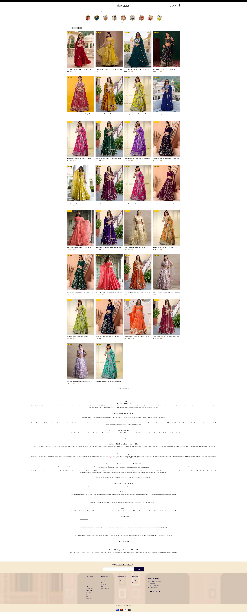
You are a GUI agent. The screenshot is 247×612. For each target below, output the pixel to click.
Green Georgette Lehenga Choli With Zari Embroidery (137, 69)
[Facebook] (148, 591)
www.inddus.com (152, 583)
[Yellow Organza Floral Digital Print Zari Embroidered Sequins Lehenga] (137, 94)
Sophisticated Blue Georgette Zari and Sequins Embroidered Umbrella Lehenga (164, 69)
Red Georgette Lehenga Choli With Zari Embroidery (79, 69)
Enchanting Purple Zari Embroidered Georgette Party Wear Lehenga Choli (166, 159)
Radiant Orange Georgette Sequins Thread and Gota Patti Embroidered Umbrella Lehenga (136, 337)
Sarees (97, 22)
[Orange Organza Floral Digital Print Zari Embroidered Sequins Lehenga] (166, 228)
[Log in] (173, 6)
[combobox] (164, 6)
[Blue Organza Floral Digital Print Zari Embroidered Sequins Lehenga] (109, 361)
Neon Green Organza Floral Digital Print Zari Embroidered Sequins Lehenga (77, 337)
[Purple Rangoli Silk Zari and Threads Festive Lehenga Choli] (109, 228)
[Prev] (110, 392)
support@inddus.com (153, 587)
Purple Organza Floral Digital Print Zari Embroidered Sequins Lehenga (137, 159)
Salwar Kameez (105, 22)
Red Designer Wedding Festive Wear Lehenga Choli (79, 114)
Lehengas (114, 22)
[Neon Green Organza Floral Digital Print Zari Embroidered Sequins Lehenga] (80, 317)
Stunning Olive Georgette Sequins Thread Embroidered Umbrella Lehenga (80, 203)
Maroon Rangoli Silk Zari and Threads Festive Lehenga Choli (166, 337)
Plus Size (150, 22)
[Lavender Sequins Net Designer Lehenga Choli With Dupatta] (80, 361)
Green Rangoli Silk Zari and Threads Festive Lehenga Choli (108, 159)
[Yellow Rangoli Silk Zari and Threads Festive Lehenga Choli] (109, 94)
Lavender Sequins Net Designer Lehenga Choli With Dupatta (79, 381)
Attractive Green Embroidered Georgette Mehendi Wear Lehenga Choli (80, 292)
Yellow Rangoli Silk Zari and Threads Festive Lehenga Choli (109, 114)
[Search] (165, 6)
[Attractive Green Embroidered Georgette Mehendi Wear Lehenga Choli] (80, 272)
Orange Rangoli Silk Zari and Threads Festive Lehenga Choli (137, 292)
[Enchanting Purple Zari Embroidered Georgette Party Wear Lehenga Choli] (166, 139)
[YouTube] (156, 591)
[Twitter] (159, 591)
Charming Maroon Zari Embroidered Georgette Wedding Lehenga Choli (166, 203)
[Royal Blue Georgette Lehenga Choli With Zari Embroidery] (166, 94)
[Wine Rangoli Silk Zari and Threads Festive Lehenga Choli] (109, 183)
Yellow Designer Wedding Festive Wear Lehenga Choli (109, 69)
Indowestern (123, 22)
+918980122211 (156, 585)
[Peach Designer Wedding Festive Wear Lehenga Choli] (80, 228)
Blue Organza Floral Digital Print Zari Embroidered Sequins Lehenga (108, 381)
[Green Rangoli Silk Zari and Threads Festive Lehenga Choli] (109, 139)
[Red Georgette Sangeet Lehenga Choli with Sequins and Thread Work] (109, 272)
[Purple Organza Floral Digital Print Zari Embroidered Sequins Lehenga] (137, 139)
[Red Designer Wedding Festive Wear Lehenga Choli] (80, 94)
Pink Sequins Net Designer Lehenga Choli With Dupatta (166, 292)
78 (133, 391)
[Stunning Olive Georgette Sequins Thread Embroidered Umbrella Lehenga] (80, 183)
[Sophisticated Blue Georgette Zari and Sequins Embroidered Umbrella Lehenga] (166, 49)
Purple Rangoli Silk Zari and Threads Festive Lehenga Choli (108, 248)
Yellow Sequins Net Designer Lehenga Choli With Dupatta (136, 248)
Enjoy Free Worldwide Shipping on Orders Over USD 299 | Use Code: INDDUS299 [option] (123, 0)
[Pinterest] (153, 591)
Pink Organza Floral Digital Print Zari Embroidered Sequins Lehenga (136, 203)
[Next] (138, 392)
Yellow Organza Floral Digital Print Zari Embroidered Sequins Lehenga (137, 114)
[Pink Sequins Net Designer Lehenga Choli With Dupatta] (166, 272)
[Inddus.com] (88, 18)
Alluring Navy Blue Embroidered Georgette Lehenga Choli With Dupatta (108, 337)
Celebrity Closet (88, 22)
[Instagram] (151, 591)
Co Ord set (159, 22)
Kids (141, 22)
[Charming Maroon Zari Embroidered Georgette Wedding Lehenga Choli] (166, 183)
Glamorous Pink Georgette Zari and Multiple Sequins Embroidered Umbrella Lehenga (79, 159)
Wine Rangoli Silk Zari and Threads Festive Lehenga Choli (108, 203)
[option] (87, 19)
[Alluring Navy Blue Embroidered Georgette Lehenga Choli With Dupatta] (109, 317)
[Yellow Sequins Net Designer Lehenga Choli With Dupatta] (137, 228)
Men (132, 22)
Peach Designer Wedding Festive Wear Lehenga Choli (79, 247)
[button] (72, 28)
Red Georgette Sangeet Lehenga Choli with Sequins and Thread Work (109, 292)
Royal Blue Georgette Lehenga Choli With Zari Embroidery (164, 114)
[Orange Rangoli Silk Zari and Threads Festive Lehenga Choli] (137, 272)
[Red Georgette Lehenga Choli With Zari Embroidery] (80, 49)
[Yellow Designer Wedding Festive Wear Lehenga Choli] (109, 49)
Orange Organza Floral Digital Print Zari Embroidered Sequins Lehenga (166, 248)
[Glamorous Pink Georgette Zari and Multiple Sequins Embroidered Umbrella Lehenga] (80, 139)
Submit (139, 569)
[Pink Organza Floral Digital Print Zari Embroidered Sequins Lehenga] (137, 183)
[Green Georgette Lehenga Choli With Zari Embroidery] (137, 49)
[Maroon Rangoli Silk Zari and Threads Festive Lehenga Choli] (166, 317)
